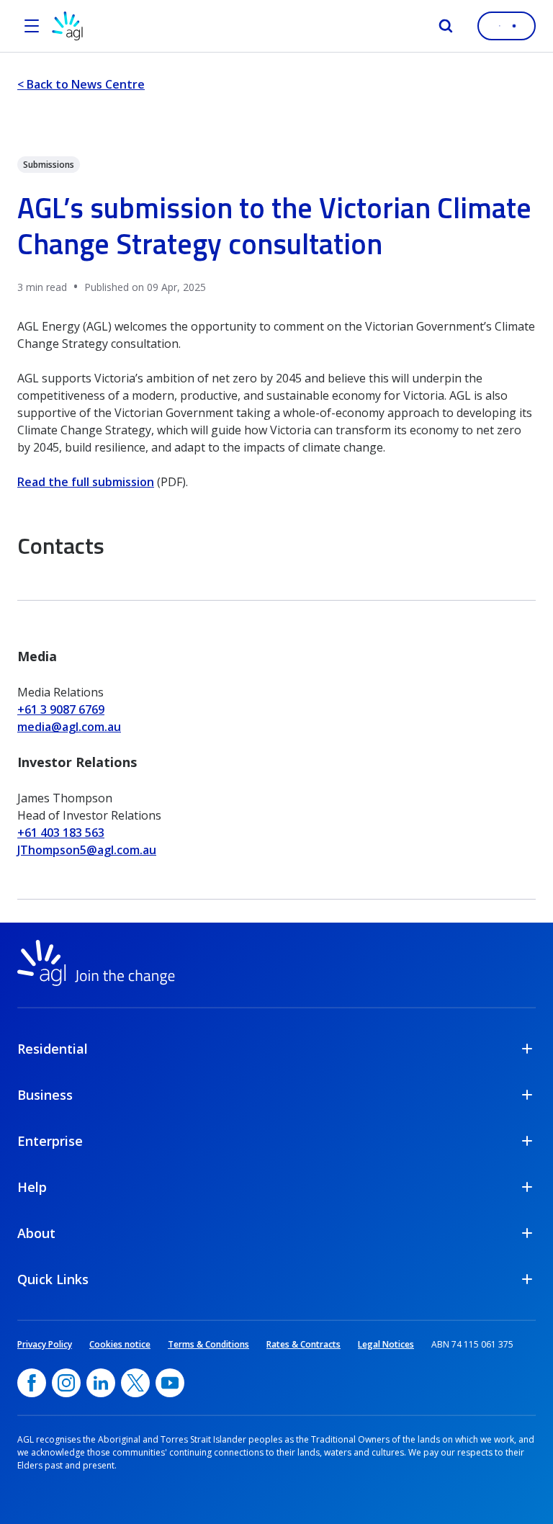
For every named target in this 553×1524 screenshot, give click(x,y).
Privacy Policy (44, 1344)
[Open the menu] (31, 26)
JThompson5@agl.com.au (86, 850)
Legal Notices (386, 1344)
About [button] (36, 1233)
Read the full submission (85, 482)
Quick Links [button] (53, 1279)
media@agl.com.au (69, 727)
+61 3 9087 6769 (60, 709)
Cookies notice (119, 1344)
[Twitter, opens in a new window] (135, 1382)
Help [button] (32, 1187)
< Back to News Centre (81, 84)
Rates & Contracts (303, 1344)
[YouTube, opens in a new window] (170, 1382)
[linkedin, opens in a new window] (100, 1382)
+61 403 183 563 (60, 833)
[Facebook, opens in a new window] (31, 1382)
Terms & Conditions (208, 1344)
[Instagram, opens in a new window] (66, 1382)
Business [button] (45, 1094)
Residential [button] (52, 1048)
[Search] (446, 26)
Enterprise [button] (50, 1140)
